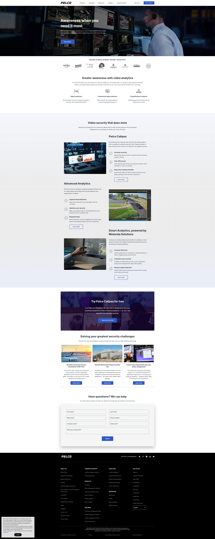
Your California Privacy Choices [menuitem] (112, 535)
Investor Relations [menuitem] (114, 472)
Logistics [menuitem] (63, 508)
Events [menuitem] (111, 498)
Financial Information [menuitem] (114, 482)
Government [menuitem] (136, 493)
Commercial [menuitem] (136, 482)
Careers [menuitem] (63, 482)
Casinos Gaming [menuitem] (138, 475)
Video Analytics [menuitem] (89, 498)
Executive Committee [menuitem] (66, 475)
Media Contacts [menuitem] (113, 505)
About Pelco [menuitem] (64, 472)
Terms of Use (9, 527)
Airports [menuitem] (135, 472)
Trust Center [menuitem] (64, 498)
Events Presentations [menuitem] (115, 479)
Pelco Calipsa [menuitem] (88, 502)
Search (138, 3)
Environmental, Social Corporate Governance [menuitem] (70, 490)
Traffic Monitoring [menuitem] (138, 503)
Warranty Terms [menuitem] (65, 515)
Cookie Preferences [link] (137, 535)
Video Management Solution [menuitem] (92, 488)
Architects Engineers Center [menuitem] (93, 511)
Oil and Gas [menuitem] (136, 499)
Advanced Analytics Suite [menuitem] (92, 491)
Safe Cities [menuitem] (136, 479)
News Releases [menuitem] (113, 502)
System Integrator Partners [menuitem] (92, 518)
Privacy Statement (18, 529)
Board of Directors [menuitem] (66, 479)
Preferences (5, 532)
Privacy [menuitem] (90, 535)
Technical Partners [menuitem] (90, 521)
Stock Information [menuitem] (114, 486)
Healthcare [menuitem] (136, 496)
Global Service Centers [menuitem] (67, 502)
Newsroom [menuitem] (112, 495)
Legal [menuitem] (62, 505)
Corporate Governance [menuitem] (115, 475)
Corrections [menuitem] (136, 486)
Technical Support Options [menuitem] (92, 472)
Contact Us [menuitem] (64, 512)
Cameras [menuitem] (87, 485)
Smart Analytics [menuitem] (89, 495)
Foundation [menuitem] (64, 495)
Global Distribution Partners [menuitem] (92, 514)
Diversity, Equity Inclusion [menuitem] (68, 486)
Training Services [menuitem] (89, 475)
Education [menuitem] (135, 489)
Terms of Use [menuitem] (64, 519)
